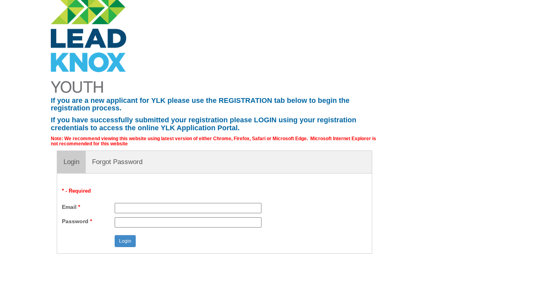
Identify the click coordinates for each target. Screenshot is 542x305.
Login (71, 162)
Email (71, 207)
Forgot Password (117, 162)
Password (77, 221)
